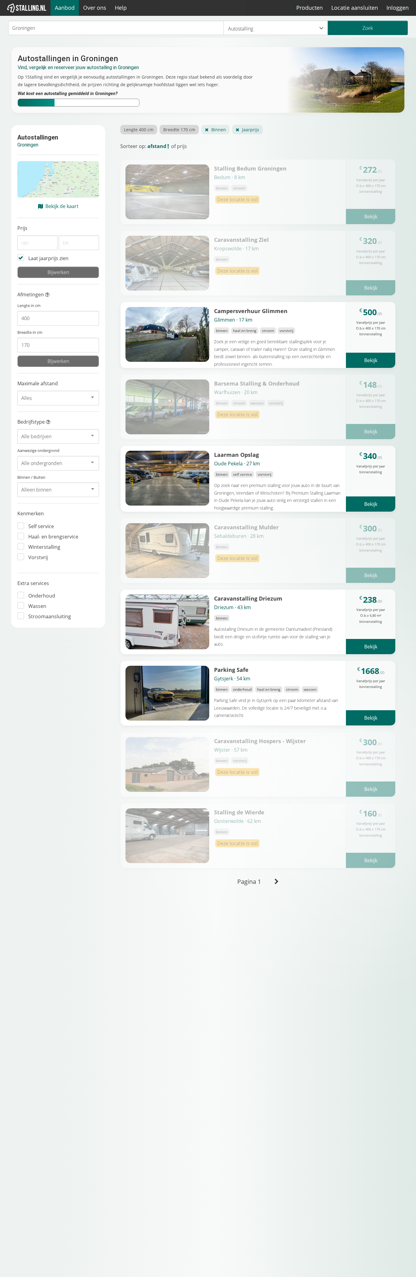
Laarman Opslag (236, 454)
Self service (41, 526)
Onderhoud (41, 595)
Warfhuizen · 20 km (236, 392)
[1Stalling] (27, 7)
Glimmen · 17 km (233, 319)
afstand (156, 146)
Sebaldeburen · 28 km (239, 536)
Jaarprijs (250, 129)
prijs (182, 146)
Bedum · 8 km (229, 177)
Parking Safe (231, 669)
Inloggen (397, 7)
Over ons (94, 7)
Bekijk (370, 216)
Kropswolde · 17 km (236, 248)
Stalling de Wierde (239, 812)
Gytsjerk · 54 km (232, 678)
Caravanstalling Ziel (241, 239)
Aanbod (65, 7)
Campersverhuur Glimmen (250, 311)
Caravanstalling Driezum (248, 598)
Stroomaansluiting (49, 616)
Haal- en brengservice (53, 536)
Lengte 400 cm (138, 129)
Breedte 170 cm (179, 129)
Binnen (218, 129)
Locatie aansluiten (354, 7)
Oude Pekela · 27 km (237, 463)
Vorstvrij (38, 557)
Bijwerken (58, 272)
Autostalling (240, 28)
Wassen (37, 606)
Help (121, 7)
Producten (309, 7)
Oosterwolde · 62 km (237, 821)
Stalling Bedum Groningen (250, 168)
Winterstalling (44, 547)
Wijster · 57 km (231, 749)
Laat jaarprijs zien (48, 258)
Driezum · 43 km (232, 607)
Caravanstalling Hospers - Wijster (260, 741)
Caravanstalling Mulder (246, 527)
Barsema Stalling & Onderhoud (256, 383)
